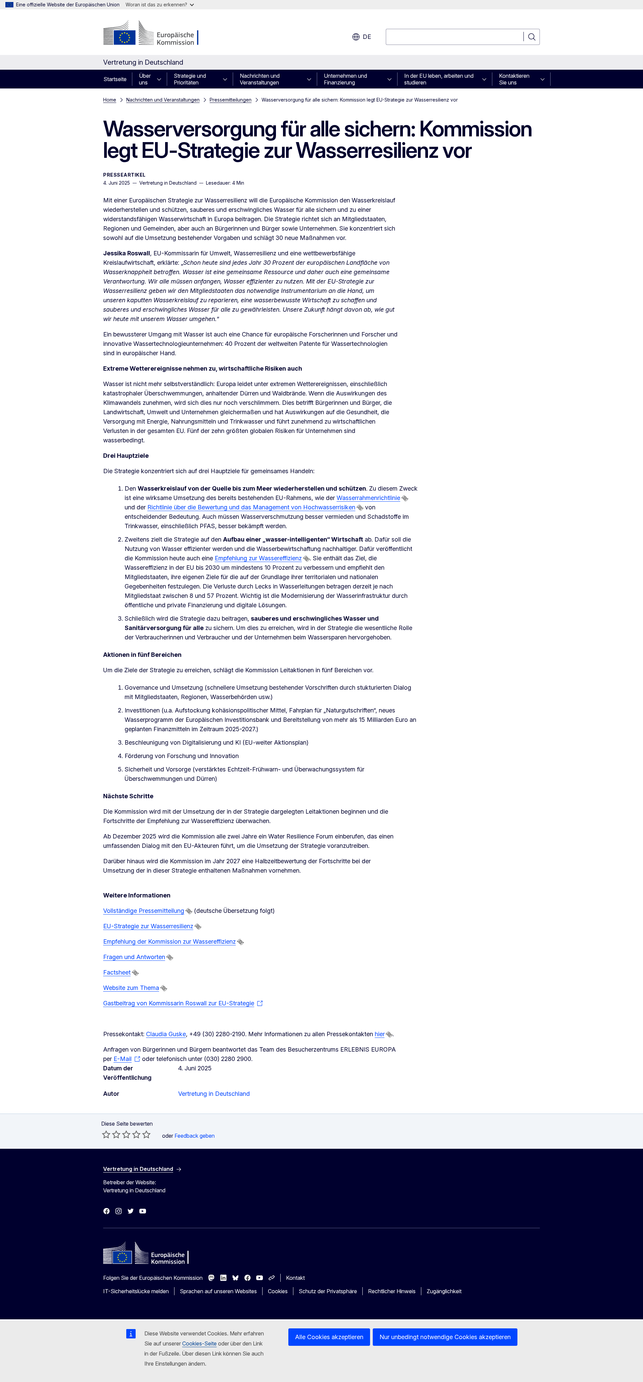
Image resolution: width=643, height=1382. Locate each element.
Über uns (145, 79)
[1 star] (106, 1134)
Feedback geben (194, 1135)
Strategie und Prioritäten (190, 79)
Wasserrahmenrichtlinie (368, 497)
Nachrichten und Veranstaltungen (260, 79)
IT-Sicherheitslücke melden (136, 1291)
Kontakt (295, 1277)
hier (379, 1034)
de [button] (367, 36)
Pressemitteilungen (231, 100)
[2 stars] (111, 1134)
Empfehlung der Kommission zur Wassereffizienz (169, 941)
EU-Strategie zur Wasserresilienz (148, 926)
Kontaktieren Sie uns (514, 79)
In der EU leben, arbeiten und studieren (439, 79)
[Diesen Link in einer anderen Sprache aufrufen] (405, 498)
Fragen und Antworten (134, 956)
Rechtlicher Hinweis (392, 1291)
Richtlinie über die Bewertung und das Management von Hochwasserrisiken (251, 507)
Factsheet (117, 972)
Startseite (115, 79)
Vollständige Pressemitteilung (143, 910)
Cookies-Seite (199, 1343)
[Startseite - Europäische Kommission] (157, 33)
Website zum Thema (131, 987)
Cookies (278, 1291)
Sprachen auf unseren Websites (218, 1291)
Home (109, 100)
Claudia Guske (166, 1034)
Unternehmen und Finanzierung (345, 79)
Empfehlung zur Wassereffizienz (258, 558)
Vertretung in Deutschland (214, 1093)
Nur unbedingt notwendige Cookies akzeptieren (445, 1336)
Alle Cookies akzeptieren (329, 1336)
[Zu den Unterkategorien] (161, 79)
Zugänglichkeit (444, 1291)
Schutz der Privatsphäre (328, 1291)
